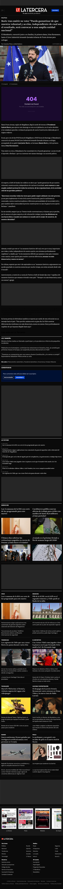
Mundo (3, 735)
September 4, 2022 (26, 314)
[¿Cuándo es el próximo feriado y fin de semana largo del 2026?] (47, 552)
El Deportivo (36, 640)
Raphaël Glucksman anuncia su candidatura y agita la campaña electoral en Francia (15, 764)
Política (4, 18)
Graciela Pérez (8, 44)
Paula (34, 735)
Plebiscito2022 (12, 362)
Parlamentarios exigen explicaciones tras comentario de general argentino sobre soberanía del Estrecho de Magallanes (30, 451)
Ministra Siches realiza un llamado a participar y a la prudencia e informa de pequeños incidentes (30, 342)
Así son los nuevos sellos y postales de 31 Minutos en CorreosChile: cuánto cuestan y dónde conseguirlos (14, 671)
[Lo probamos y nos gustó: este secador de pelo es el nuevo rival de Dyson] (47, 752)
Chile (3, 594)
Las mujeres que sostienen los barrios (43, 763)
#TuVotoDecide (30, 312)
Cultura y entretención (40, 686)
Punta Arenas (41, 362)
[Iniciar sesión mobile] (61, 10)
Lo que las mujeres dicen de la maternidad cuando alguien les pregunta (45, 771)
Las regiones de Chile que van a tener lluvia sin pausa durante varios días (24, 473)
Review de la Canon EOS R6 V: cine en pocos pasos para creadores (14, 726)
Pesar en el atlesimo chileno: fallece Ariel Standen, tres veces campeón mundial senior (28, 468)
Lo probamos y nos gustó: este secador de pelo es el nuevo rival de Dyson (45, 740)
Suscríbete (20, 377)
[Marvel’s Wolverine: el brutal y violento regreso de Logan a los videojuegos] (16, 706)
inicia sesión (8, 377)
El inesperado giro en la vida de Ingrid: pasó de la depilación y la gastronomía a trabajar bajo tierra (32, 456)
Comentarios (14, 84)
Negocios (35, 594)
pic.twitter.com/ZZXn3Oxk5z (42, 312)
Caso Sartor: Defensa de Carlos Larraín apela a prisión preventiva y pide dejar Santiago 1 (46, 632)
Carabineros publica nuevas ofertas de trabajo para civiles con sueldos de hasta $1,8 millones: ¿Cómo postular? (46, 512)
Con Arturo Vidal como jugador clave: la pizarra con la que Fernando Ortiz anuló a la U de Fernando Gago (29, 462)
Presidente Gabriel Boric (30, 362)
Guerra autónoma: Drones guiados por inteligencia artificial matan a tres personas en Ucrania (15, 740)
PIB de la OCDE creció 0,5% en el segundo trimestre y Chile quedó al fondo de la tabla (45, 599)
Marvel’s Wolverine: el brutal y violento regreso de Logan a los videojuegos (13, 691)
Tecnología (5, 686)
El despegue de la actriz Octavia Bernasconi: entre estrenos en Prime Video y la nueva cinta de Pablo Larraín (46, 692)
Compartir (5, 84)
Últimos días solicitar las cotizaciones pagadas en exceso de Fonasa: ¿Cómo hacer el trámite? (15, 540)
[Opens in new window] (42, 828)
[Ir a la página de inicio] (31, 10)
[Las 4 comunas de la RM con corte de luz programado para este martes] (16, 526)
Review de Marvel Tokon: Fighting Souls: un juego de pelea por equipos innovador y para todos (15, 719)
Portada (48, 362)
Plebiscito (53, 362)
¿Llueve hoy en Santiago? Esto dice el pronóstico (12, 678)
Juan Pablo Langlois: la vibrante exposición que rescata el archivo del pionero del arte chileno (45, 727)
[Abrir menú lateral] (2, 10)
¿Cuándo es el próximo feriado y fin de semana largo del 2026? (45, 539)
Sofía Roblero (18, 44)
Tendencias (5, 640)
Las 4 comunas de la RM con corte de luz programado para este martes (23, 445)
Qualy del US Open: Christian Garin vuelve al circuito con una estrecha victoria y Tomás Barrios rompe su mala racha (46, 679)
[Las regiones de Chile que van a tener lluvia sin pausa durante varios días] (16, 657)
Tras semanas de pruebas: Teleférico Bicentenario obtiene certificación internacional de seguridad (12, 633)
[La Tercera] (9, 828)
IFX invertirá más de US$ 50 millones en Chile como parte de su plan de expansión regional (46, 624)
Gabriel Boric (19, 362)
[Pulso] (25, 828)
